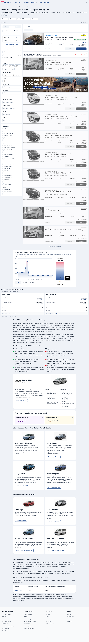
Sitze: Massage (7, 177)
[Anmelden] (86, 2)
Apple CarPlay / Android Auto (11, 164)
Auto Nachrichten (50, 623)
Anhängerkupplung (8, 133)
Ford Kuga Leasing (21, 520)
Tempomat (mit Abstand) (10, 158)
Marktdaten (12, 18)
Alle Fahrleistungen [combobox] (8, 102)
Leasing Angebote (28, 614)
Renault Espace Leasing (54, 487)
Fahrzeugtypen (5, 623)
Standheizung (7, 184)
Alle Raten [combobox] (6, 52)
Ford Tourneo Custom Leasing (56, 550)
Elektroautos (48, 619)
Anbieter (4, 117)
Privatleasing (27, 623)
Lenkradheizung (8, 166)
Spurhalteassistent (8, 154)
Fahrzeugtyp (5, 90)
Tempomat (6, 156)
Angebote (48, 614)
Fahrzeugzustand (7, 72)
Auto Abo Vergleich (7, 611)
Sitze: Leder (7, 173)
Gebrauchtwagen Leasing (30, 621)
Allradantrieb (7, 131)
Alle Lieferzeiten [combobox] (7, 114)
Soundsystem (7, 182)
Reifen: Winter (7, 137)
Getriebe (4, 78)
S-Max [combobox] (5, 40)
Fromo (69, 611)
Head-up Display (8, 145)
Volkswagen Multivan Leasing (24, 456)
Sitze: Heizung (7, 170)
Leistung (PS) (6, 84)
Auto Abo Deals (5, 628)
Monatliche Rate (6, 49)
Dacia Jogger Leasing (53, 456)
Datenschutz (70, 619)
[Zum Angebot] (55, 42)
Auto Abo (17, 2)
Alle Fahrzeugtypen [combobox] (8, 93)
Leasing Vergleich (28, 611)
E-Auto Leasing (27, 619)
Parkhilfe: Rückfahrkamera (10, 149)
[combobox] (9, 37)
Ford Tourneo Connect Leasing (24, 550)
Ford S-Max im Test (21, 400)
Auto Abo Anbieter (6, 621)
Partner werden (70, 616)
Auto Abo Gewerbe (6, 630)
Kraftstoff (5, 63)
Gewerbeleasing (27, 626)
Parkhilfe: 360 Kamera (9, 147)
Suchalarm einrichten (80, 55)
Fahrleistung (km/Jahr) (8, 99)
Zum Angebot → (39, 299)
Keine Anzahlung (8, 57)
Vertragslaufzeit (6, 105)
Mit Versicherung (8, 194)
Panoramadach (7, 168)
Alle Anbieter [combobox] (6, 120)
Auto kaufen (49, 611)
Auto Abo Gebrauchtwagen (8, 626)
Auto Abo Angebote (6, 614)
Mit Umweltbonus (8, 191)
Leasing (26, 2)
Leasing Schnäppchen (29, 628)
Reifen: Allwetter (8, 135)
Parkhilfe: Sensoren (8, 152)
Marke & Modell (6, 34)
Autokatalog (48, 621)
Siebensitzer (7, 140)
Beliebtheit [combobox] (83, 22)
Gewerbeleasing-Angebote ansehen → (55, 313)
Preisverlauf (4, 18)
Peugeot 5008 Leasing (22, 485)
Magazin (46, 2)
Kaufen (33, 2)
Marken (4, 616)
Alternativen (34, 18)
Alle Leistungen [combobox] (7, 87)
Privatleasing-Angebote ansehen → (10, 313)
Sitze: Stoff (6, 179)
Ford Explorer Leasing (53, 521)
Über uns (69, 614)
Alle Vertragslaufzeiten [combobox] (9, 108)
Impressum (69, 621)
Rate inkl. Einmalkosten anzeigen (12, 55)
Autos (40, 2)
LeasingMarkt (17, 590)
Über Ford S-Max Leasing (23, 18)
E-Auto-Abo (5, 619)
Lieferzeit (5, 111)
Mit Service (7, 189)
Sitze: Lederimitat (8, 175)
